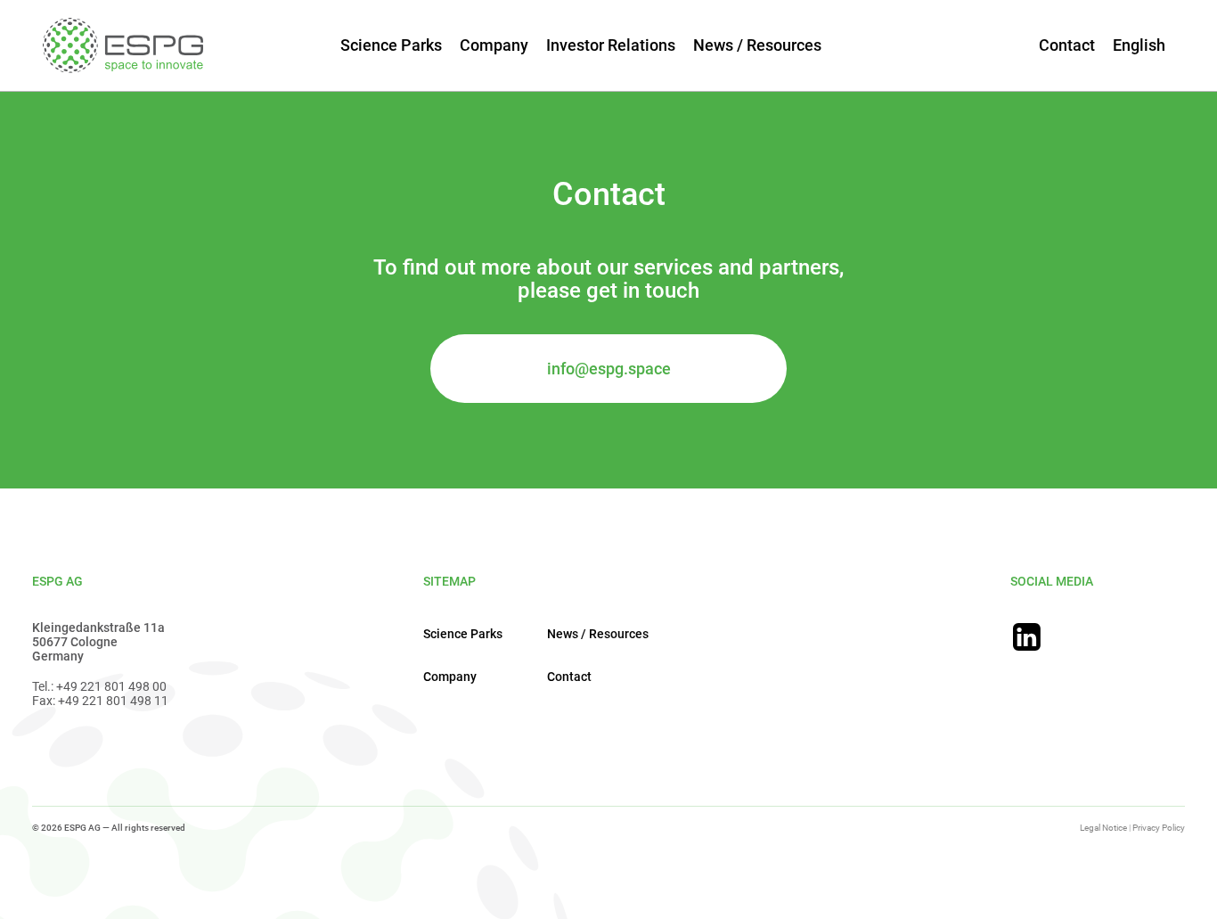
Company (494, 45)
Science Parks (391, 45)
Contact (1067, 45)
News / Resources (757, 45)
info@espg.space (609, 368)
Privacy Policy (1158, 828)
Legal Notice (1103, 828)
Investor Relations (610, 45)
